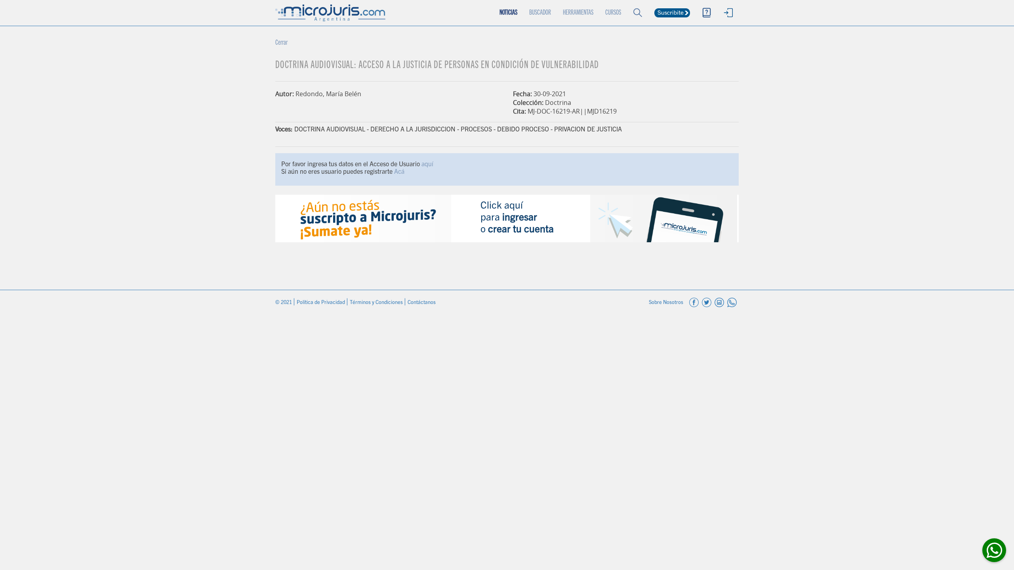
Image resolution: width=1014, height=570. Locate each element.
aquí (427, 165)
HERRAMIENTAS (578, 13)
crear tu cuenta (521, 230)
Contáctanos (422, 303)
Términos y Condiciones (377, 303)
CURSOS (613, 13)
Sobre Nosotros (666, 303)
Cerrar (281, 43)
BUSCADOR (540, 13)
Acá (399, 172)
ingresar (519, 218)
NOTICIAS (508, 13)
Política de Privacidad (321, 303)
